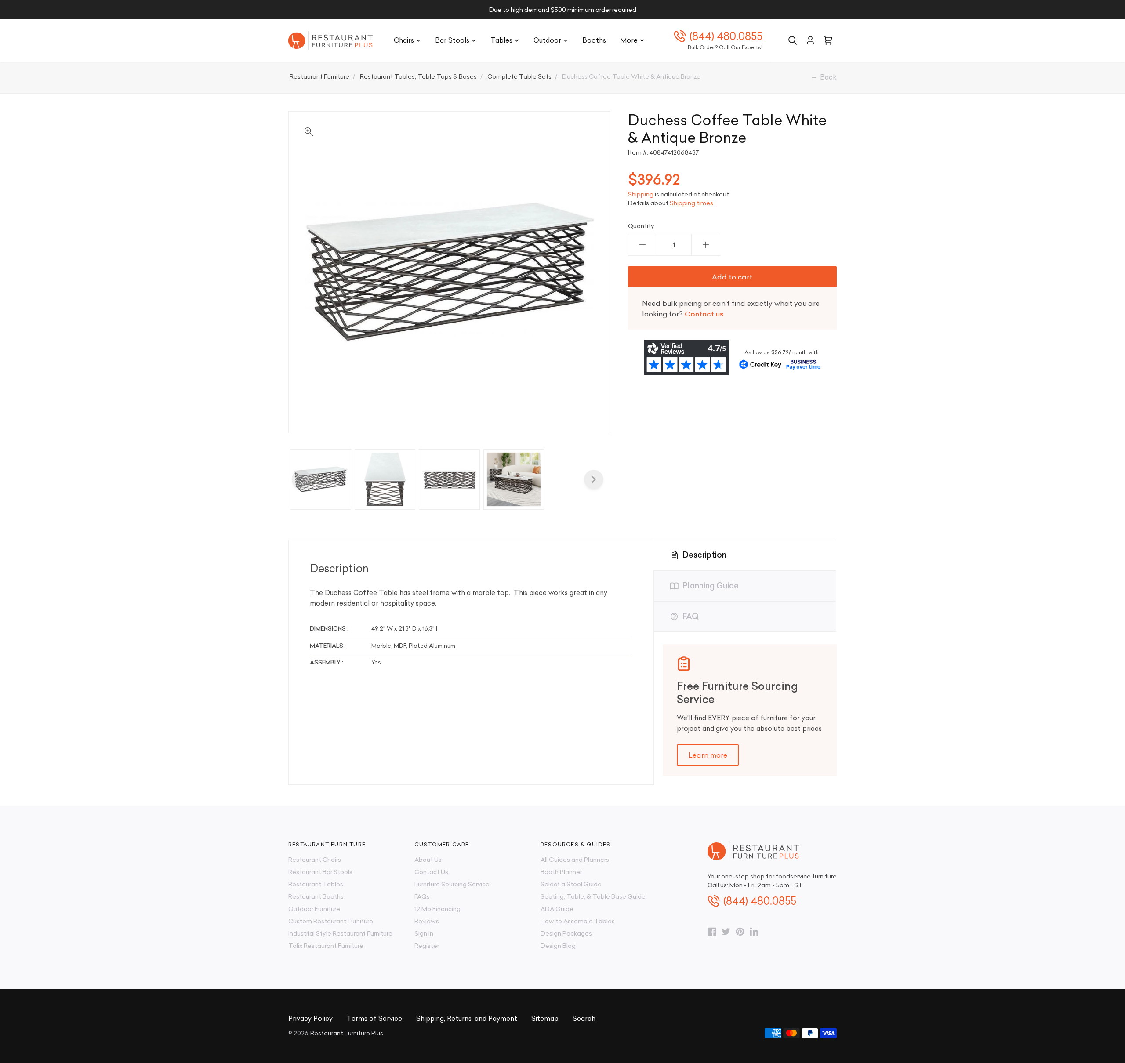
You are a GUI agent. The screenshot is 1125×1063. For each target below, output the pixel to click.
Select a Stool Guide (571, 884)
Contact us (704, 313)
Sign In (423, 933)
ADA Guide (557, 909)
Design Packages (566, 933)
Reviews (426, 921)
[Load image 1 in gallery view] (320, 479)
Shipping (640, 194)
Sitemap (545, 1018)
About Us (428, 859)
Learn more (707, 755)
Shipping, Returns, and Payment (466, 1018)
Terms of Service (374, 1018)
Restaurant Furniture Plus (346, 1033)
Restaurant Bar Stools (320, 872)
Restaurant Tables (315, 884)
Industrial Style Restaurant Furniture (340, 933)
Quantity (641, 226)
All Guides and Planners (575, 859)
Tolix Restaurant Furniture (325, 946)
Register (426, 946)
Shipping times (691, 203)
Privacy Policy (310, 1018)
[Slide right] (593, 479)
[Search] (793, 40)
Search (584, 1018)
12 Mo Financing (437, 909)
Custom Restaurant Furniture (330, 921)
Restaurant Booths (316, 896)
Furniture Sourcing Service (452, 884)
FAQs (422, 896)
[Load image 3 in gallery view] (449, 479)
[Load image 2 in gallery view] (385, 479)
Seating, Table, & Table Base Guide (593, 896)
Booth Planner (561, 872)
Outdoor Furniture (314, 909)
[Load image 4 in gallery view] (513, 479)
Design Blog (558, 946)
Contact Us (431, 872)
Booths (594, 40)
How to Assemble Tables (578, 921)
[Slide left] (301, 479)
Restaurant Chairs (314, 859)
